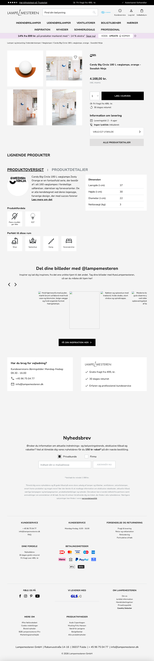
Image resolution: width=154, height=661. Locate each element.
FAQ (29, 534)
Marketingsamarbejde (29, 634)
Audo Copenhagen (77, 622)
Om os (124, 596)
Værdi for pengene (77, 628)
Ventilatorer (86, 22)
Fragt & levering (124, 528)
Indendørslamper (33, 43)
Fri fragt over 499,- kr (29, 558)
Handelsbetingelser (124, 602)
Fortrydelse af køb (124, 537)
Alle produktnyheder (77, 634)
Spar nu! (90, 35)
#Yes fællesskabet (29, 622)
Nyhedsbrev (30, 552)
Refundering (124, 534)
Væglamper (47, 43)
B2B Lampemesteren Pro (29, 631)
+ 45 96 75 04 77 (29, 528)
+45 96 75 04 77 (25, 378)
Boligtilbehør (77, 631)
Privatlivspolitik (124, 605)
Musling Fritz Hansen (77, 625)
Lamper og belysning (16, 43)
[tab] (27, 170)
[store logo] (23, 12)
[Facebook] (20, 596)
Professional (110, 29)
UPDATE (116, 35)
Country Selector (124, 608)
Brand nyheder (29, 628)
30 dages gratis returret (29, 555)
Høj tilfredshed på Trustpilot (33, 2)
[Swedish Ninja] (106, 55)
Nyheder (62, 29)
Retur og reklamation (125, 531)
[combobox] (70, 12)
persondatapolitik (89, 498)
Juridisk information (124, 599)
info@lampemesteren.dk (29, 384)
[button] (25, 107)
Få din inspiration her (75, 342)
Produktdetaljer (70, 169)
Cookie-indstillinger (29, 625)
